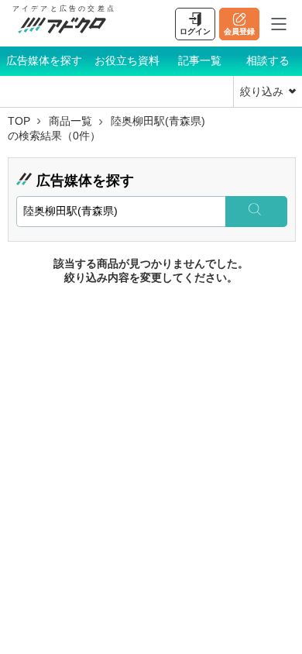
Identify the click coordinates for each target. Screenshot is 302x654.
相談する (268, 60)
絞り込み (261, 91)
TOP (19, 121)
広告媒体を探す (44, 60)
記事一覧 (199, 60)
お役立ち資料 (127, 60)
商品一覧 (70, 121)
